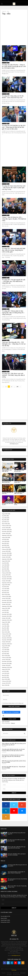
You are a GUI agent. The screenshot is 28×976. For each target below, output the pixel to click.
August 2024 (4, 561)
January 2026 (5, 527)
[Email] (19, 962)
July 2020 (4, 647)
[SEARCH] (24, 733)
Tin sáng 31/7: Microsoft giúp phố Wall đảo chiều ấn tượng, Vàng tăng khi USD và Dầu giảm (13, 250)
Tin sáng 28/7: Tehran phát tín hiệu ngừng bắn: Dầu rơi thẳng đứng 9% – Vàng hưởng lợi (13, 312)
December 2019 (5, 661)
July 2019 (4, 671)
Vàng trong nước (16, 972)
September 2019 (5, 667)
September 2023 (5, 582)
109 (17, 386)
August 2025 (4, 537)
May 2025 (4, 543)
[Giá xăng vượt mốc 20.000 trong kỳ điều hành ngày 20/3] (4, 841)
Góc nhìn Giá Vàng (16, 974)
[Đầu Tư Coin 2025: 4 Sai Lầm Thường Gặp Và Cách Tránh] (4, 887)
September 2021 (5, 620)
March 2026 (4, 523)
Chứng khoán (4, 922)
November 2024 (5, 555)
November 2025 (5, 531)
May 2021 (4, 628)
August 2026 (4, 513)
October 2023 (5, 580)
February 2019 (5, 681)
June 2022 (4, 612)
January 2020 (5, 659)
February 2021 (5, 633)
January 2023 (5, 598)
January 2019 (5, 683)
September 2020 (5, 643)
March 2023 (4, 594)
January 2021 (5, 635)
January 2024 (5, 574)
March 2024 (4, 570)
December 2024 (5, 553)
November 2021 (5, 616)
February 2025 (5, 549)
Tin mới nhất (4, 62)
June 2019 (4, 673)
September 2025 (5, 535)
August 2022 (4, 608)
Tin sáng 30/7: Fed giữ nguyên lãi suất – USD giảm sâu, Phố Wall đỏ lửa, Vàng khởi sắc (13, 281)
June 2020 (4, 649)
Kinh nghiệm (9, 974)
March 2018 (4, 685)
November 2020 (5, 639)
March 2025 (4, 547)
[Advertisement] (14, 30)
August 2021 (4, 622)
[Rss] (22, 962)
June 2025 (4, 541)
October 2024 (5, 557)
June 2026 (4, 517)
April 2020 (4, 653)
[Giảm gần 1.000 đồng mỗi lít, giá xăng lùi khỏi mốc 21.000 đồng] (4, 855)
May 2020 (4, 651)
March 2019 (4, 679)
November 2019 (5, 663)
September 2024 (5, 559)
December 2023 (5, 576)
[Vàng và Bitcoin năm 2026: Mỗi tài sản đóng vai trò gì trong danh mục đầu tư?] (8, 466)
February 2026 (5, 525)
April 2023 (4, 592)
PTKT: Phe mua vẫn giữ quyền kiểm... (19, 482)
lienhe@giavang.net (16, 955)
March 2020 (4, 655)
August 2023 (4, 584)
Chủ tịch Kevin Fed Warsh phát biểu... (6, 482)
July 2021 (4, 624)
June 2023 (4, 588)
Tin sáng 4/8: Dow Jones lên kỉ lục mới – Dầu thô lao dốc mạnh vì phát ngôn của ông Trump (13, 187)
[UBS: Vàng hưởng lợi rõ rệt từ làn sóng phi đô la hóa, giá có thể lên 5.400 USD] (20, 499)
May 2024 (4, 567)
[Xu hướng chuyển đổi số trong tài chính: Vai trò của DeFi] (4, 866)
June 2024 (4, 565)
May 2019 (4, 675)
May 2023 (4, 590)
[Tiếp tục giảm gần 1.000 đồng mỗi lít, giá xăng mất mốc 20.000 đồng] (4, 848)
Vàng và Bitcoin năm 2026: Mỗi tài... (7, 471)
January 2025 (5, 551)
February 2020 (5, 657)
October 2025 (5, 533)
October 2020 (5, 641)
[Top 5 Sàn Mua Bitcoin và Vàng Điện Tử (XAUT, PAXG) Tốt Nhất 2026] (4, 873)
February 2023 (5, 596)
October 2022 (5, 604)
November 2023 (5, 578)
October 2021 (5, 618)
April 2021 (4, 630)
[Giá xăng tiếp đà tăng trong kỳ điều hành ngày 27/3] (4, 834)
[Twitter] (8, 962)
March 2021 (4, 632)
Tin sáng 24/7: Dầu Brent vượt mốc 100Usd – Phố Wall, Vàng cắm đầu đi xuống (13, 375)
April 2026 (4, 521)
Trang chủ (3, 972)
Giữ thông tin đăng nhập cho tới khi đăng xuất (13, 703)
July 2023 (4, 586)
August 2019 (4, 669)
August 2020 (4, 645)
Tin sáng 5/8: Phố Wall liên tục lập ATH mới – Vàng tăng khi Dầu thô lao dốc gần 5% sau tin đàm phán (13, 127)
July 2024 (4, 563)
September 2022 (5, 606)
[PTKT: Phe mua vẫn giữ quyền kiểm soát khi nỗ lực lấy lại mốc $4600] (20, 477)
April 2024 (4, 569)
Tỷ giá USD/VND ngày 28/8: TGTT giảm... (19, 493)
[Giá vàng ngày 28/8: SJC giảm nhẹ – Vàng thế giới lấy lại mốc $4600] (8, 488)
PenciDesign (14, 970)
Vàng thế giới (3, 920)
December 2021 (5, 614)
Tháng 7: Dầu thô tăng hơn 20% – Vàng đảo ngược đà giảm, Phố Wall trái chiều (14, 218)
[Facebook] (4, 962)
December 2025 (5, 529)
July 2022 (4, 610)
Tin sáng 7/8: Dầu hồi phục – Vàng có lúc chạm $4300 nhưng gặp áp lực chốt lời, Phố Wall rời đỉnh (14, 66)
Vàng (8, 62)
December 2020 (5, 637)
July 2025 (4, 539)
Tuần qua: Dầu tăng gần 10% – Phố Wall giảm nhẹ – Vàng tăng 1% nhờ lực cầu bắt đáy (14, 344)
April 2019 (4, 677)
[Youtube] (15, 962)
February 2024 (5, 572)
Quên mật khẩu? (5, 721)
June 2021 (4, 626)
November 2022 (5, 602)
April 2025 (4, 545)
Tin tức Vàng (9, 972)
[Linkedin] (11, 962)
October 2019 (5, 665)
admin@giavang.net (14, 443)
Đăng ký (13, 723)
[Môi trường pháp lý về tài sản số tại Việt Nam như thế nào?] (4, 880)
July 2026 (4, 515)
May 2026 (4, 519)
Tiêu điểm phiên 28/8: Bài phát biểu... (19, 471)
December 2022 (5, 600)
